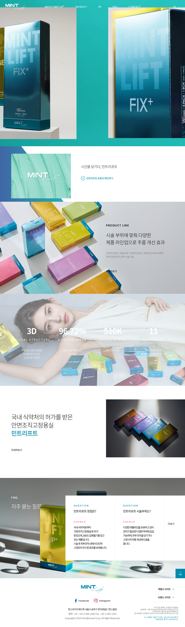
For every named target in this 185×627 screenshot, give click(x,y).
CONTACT (135, 7)
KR (174, 6)
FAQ (115, 7)
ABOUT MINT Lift (54, 7)
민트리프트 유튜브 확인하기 (99, 178)
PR (99, 7)
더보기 (171, 524)
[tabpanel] (92, 73)
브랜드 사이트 (164, 597)
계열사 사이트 (164, 589)
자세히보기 (111, 271)
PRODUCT (81, 7)
